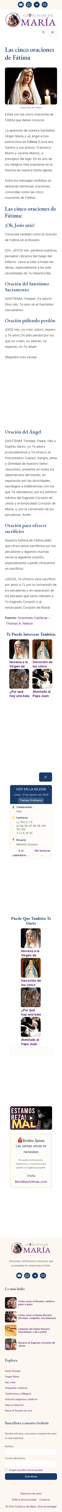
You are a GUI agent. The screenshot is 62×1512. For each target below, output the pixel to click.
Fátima (32, 142)
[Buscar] (45, 777)
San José (10, 1382)
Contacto (45, 1499)
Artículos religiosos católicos (21, 1399)
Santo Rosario (13, 1371)
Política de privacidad (24, 1499)
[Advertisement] (31, 397)
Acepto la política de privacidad (25, 1470)
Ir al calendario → (21, 853)
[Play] (31, 1118)
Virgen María (12, 1376)
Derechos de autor (31, 1493)
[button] (43, 32)
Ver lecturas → (42, 853)
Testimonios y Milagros (18, 1393)
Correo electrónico (15, 1458)
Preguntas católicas (16, 1387)
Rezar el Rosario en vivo (18, 1410)
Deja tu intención (14, 1405)
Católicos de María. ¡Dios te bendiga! (36, 1506)
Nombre (9, 1446)
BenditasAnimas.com (31, 1182)
